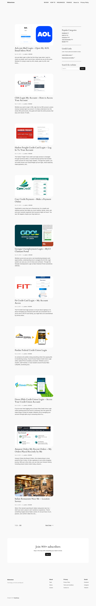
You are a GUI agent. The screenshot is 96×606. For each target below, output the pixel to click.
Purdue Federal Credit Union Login (31, 350)
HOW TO (64, 35)
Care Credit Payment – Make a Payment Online (33, 200)
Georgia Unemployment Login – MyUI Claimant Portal (33, 250)
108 (20, 525)
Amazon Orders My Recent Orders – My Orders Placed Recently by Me (33, 450)
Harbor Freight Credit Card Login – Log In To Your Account (33, 148)
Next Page (49, 525)
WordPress (16, 597)
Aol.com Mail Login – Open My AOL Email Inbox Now (32, 49)
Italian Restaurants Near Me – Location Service (32, 500)
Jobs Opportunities (66, 39)
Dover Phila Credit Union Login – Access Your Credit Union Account (33, 400)
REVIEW (30, 54)
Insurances (64, 37)
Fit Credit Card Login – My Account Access (31, 301)
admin (25, 54)
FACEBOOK (64, 33)
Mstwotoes (10, 2)
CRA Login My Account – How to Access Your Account (34, 99)
